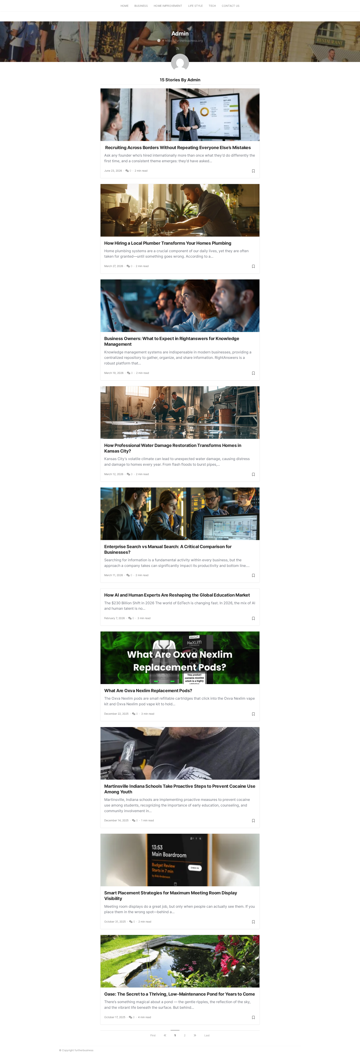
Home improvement (168, 5)
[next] (195, 1035)
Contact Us (230, 5)
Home (124, 5)
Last (207, 1035)
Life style (195, 5)
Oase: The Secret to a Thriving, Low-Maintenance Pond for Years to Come (179, 994)
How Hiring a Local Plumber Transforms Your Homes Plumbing (167, 243)
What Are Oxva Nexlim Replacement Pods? (148, 690)
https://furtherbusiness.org (184, 40)
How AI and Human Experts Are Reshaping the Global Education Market (177, 595)
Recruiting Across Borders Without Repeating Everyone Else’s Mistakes (177, 147)
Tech (212, 5)
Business (141, 5)
